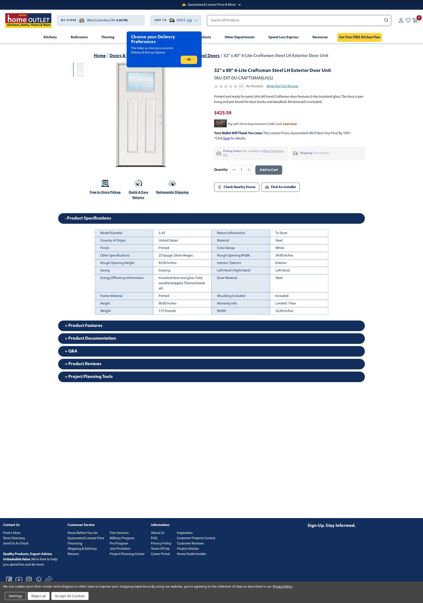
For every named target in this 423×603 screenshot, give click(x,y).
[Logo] (28, 20)
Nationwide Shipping (172, 192)
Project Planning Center (127, 554)
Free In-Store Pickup (105, 192)
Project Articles (188, 549)
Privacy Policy (161, 543)
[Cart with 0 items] (415, 20)
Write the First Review (282, 86)
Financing (75, 543)
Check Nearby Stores (240, 187)
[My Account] (401, 20)
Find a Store (11, 533)
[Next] (187, 115)
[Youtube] (18, 579)
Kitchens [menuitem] (50, 37)
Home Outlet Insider (191, 554)
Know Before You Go (83, 533)
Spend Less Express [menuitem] (283, 37)
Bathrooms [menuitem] (79, 37)
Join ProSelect (120, 549)
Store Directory (14, 538)
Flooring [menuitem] (108, 37)
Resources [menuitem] (320, 37)
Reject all (38, 596)
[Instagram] (28, 579)
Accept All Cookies (70, 596)
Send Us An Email (15, 543)
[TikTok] (48, 579)
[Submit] (386, 20)
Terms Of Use (160, 549)
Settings (15, 596)
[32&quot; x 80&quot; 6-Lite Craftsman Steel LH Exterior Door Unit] (140, 114)
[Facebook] (9, 579)
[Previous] (94, 115)
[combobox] (299, 20)
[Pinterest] (38, 579)
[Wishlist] (408, 20)
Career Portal (160, 554)
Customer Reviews (190, 543)
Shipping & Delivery (82, 549)
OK (189, 59)
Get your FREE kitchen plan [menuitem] (359, 37)
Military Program (122, 538)
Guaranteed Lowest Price (86, 538)
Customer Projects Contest (196, 538)
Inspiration (185, 533)
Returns (73, 554)
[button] (211, 5)
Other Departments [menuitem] (240, 37)
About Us (157, 533)
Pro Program (119, 543)
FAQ (154, 538)
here (226, 138)
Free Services (119, 533)
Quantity (221, 170)
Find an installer (283, 187)
